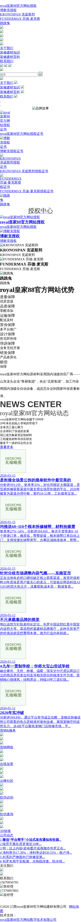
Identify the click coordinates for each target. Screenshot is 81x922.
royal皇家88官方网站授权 (18, 5)
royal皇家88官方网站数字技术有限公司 (28, 919)
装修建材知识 (10, 52)
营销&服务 (8, 730)
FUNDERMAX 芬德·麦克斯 (20, 18)
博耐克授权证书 (11, 151)
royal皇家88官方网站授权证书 (21, 133)
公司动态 (6, 835)
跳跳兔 (5, 23)
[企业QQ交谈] (1, 27)
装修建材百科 (10, 57)
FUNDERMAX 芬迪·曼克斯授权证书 (26, 191)
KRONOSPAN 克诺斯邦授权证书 (24, 171)
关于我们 (6, 48)
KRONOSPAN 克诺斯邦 (17, 14)
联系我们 (6, 61)
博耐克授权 (8, 10)
